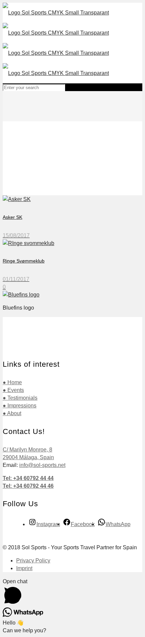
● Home (12, 382)
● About (12, 413)
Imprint (24, 568)
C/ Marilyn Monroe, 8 (27, 449)
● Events (13, 390)
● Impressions (19, 405)
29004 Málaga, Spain (28, 457)
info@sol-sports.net (42, 465)
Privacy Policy (33, 560)
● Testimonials (20, 398)
